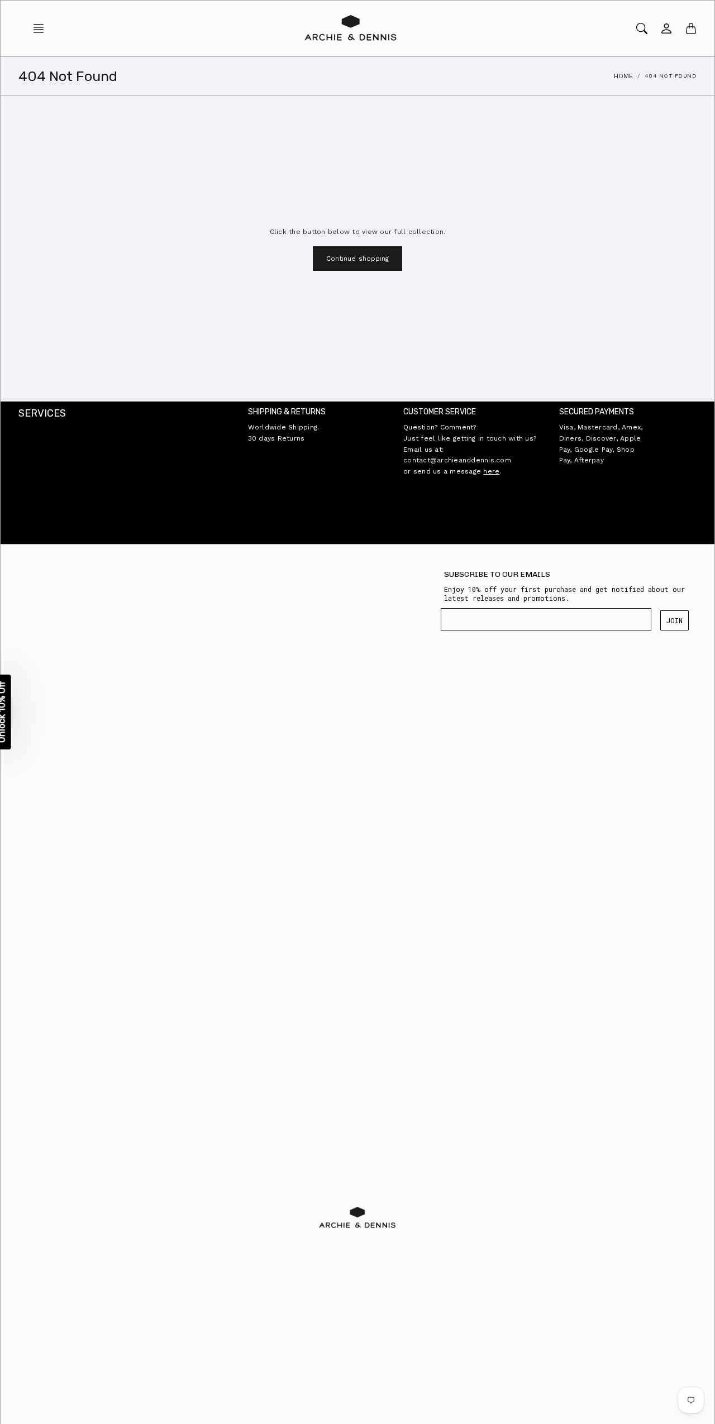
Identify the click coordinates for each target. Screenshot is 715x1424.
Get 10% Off (249, 767)
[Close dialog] (563, 600)
